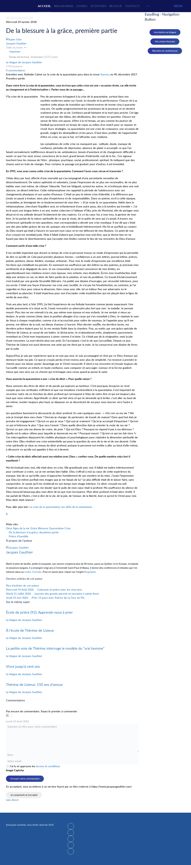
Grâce (33, 528)
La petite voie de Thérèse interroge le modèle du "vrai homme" (55, 648)
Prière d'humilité (18, 536)
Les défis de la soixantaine (76, 507)
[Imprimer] (71, 851)
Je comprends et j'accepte (23, 795)
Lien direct (12, 800)
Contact (132, 6)
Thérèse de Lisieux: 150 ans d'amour (34, 685)
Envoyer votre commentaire (24, 779)
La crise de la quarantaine (44, 507)
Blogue (115, 6)
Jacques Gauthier (16, 43)
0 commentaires (15, 70)
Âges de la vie (21, 528)
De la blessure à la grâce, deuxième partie (33, 532)
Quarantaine (56, 528)
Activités (98, 6)
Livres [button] (81, 6)
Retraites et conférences (165, 51)
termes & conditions (48, 766)
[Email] (71, 845)
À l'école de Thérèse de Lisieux (30, 630)
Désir (9, 528)
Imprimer (15, 51)
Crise (67, 528)
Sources (104, 74)
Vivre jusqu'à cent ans (23, 666)
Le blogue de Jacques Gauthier (24, 62)
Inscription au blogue (165, 32)
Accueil (44, 6)
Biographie (63, 6)
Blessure (43, 528)
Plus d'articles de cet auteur (22, 585)
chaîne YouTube (32, 572)
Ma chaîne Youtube (165, 41)
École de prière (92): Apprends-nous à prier (39, 612)
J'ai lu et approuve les (35, 766)
